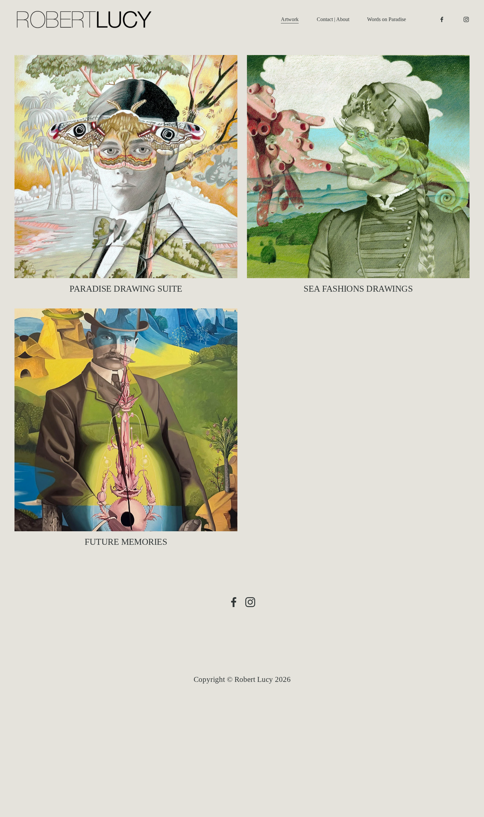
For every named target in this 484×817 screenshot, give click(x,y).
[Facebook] (442, 19)
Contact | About (333, 19)
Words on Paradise (386, 19)
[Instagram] (466, 19)
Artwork (290, 19)
